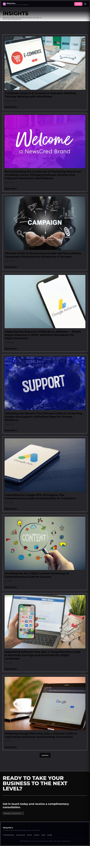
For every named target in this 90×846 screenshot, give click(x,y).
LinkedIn (36, 835)
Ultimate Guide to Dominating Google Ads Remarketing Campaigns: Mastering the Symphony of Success (43, 255)
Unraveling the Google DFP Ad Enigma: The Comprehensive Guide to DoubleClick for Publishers (40, 496)
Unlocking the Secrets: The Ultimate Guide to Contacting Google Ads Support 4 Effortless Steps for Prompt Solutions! (43, 417)
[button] (45, 755)
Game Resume (20, 835)
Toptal (43, 835)
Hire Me (78, 4)
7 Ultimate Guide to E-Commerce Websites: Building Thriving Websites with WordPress (40, 95)
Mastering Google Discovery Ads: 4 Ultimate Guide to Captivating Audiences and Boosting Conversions (41, 735)
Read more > (11, 107)
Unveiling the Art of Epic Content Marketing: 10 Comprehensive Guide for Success (37, 575)
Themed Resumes (8, 835)
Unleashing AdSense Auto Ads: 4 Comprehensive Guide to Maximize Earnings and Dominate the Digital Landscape (43, 655)
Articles (29, 835)
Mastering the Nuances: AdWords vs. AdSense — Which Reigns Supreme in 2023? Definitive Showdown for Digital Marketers (43, 335)
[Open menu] (85, 4)
